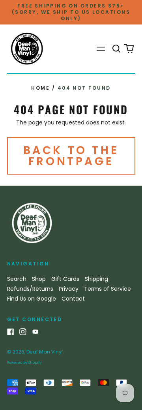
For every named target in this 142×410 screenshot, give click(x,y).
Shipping (96, 279)
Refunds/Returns (30, 289)
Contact (73, 299)
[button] (116, 49)
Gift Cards (65, 279)
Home (40, 88)
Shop (39, 279)
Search (16, 279)
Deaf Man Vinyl (44, 351)
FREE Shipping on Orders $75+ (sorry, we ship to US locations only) (71, 12)
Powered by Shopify (24, 362)
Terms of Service (107, 289)
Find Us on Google (31, 299)
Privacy (68, 289)
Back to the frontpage (71, 156)
